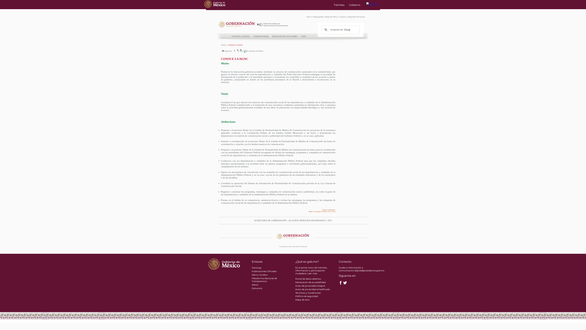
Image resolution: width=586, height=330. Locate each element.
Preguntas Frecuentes (356, 17)
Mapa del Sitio (331, 17)
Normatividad (261, 36)
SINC (303, 36)
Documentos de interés (284, 36)
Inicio (309, 17)
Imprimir (228, 51)
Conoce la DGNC (241, 36)
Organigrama (318, 17)
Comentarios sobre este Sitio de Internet (293, 246)
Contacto (342, 17)
